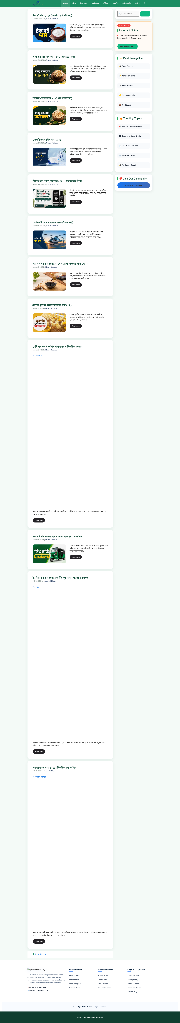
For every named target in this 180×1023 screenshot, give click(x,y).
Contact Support (104, 988)
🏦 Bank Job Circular (127, 155)
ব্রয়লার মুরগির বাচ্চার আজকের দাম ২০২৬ (52, 305)
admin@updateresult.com (38, 990)
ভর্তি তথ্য (105, 3)
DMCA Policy (132, 992)
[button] (144, 3)
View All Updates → (127, 46)
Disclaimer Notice (134, 988)
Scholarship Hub (75, 984)
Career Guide (103, 975)
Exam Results (74, 975)
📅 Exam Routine (126, 86)
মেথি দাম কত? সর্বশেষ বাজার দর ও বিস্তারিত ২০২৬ (57, 346)
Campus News (74, 988)
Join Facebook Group (133, 185)
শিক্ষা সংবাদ (83, 3)
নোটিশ (137, 3)
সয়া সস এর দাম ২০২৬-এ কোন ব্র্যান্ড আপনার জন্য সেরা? (60, 263)
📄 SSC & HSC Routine (128, 146)
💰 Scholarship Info (127, 95)
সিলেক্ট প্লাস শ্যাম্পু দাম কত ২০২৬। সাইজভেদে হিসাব (57, 181)
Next (43, 954)
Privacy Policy (133, 979)
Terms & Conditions (135, 984)
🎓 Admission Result (127, 165)
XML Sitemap (103, 984)
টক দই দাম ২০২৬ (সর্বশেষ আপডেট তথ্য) (52, 15)
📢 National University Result (130, 126)
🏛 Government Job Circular (130, 136)
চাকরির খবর (95, 3)
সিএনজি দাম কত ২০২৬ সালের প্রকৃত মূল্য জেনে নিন (57, 536)
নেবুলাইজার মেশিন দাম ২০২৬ (47, 139)
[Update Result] (38, 3)
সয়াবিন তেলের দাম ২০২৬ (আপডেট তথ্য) (52, 98)
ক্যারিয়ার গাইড (126, 3)
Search (145, 14)
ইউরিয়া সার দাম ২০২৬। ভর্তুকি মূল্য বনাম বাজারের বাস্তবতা (61, 577)
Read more (76, 36)
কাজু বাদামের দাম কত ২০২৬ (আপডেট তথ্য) (54, 56)
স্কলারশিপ (115, 3)
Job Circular (102, 979)
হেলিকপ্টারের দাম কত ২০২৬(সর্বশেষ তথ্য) (53, 222)
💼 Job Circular (125, 105)
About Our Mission (134, 975)
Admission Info (75, 979)
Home (65, 3)
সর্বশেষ (74, 3)
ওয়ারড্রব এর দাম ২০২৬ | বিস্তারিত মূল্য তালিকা (55, 767)
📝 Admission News (127, 76)
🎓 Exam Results (126, 66)
